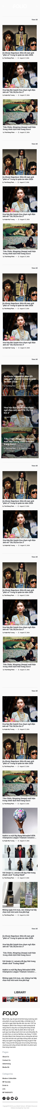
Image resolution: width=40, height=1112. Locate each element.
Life (3, 1089)
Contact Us (6, 1060)
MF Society (6, 1082)
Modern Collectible (9, 1078)
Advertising (6, 1064)
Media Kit (5, 1067)
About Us (5, 1057)
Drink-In (5, 1085)
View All (35, 20)
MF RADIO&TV (7, 1092)
